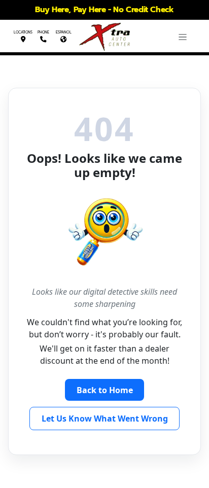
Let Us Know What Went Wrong (105, 418)
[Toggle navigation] (182, 36)
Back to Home (105, 390)
